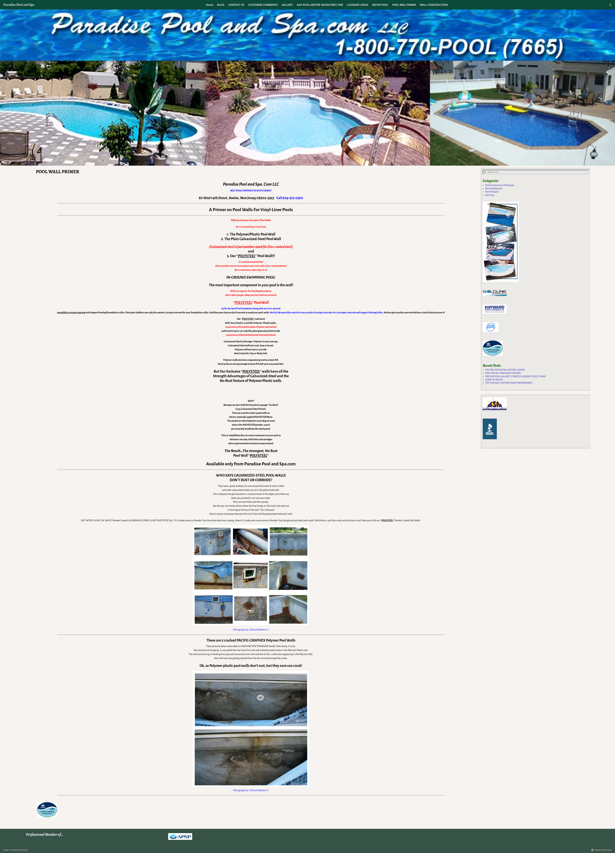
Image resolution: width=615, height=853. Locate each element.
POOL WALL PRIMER (404, 5)
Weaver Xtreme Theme (603, 850)
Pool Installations (493, 188)
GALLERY (287, 5)
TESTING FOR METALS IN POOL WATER (505, 370)
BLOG (220, 5)
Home (209, 5)
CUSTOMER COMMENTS (263, 5)
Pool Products (492, 191)
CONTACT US (236, 5)
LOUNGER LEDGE (357, 5)
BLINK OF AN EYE (494, 379)
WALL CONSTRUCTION (434, 5)
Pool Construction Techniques (499, 185)
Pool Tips (489, 195)
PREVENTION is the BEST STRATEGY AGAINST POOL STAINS (515, 376)
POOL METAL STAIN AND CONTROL (503, 373)
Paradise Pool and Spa (18, 4)
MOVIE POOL (380, 5)
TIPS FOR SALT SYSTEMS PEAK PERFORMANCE (509, 383)
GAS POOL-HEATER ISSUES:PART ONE (320, 5)
